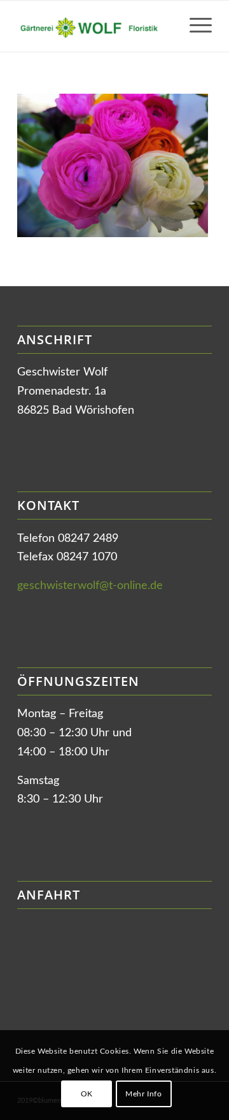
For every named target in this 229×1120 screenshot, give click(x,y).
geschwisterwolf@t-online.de (90, 586)
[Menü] (194, 26)
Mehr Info (143, 1094)
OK (87, 1094)
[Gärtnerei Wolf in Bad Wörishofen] (95, 26)
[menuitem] (194, 26)
